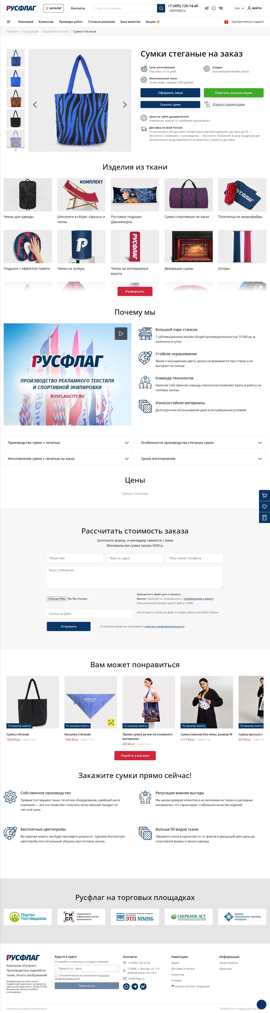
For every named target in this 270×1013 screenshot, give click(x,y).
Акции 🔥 (153, 22)
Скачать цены (170, 105)
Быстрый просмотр (32, 702)
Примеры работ (71, 22)
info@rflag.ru (178, 10)
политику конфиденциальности (164, 626)
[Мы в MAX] (126, 986)
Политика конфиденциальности (26, 1008)
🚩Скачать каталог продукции (190, 986)
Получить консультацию (233, 93)
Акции (175, 962)
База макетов (130, 22)
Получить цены (194, 881)
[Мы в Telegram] (135, 986)
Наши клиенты (228, 962)
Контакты (78, 8)
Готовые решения (101, 22)
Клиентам (46, 22)
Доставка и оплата (183, 968)
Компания (25, 22)
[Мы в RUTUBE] (143, 986)
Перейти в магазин (135, 756)
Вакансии (225, 968)
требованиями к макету (199, 598)
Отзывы (176, 980)
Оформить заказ (170, 93)
